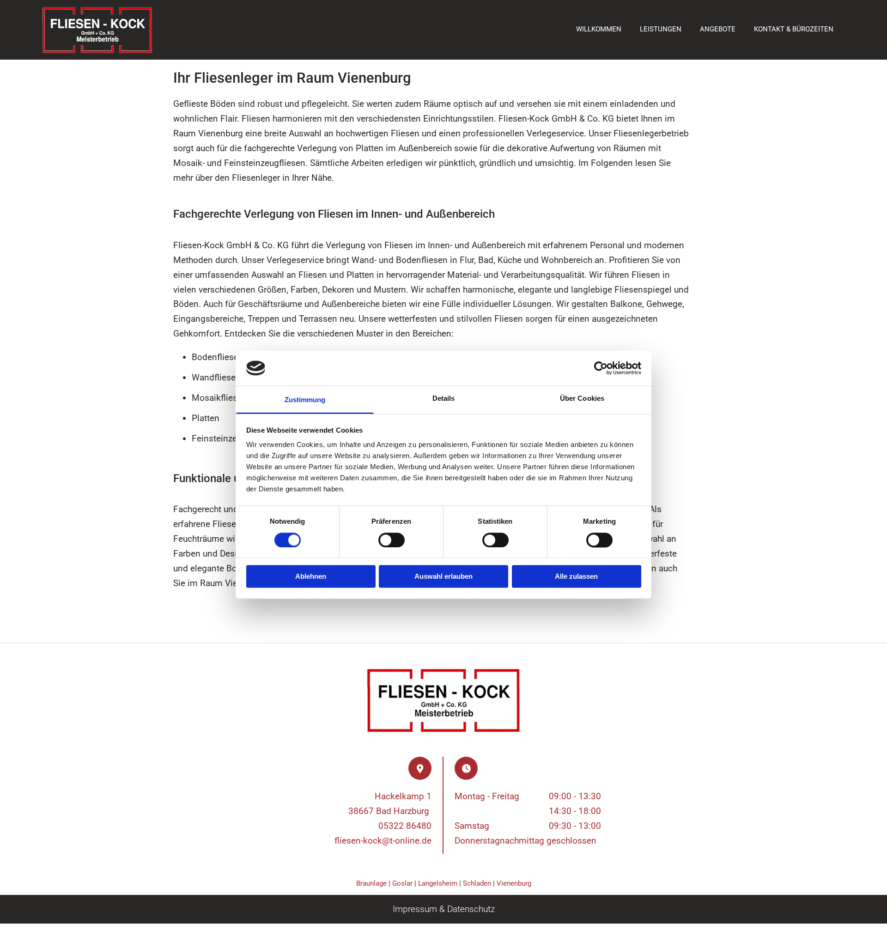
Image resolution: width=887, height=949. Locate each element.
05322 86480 (404, 825)
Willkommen (598, 29)
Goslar (402, 883)
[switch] (391, 540)
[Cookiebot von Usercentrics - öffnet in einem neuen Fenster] (600, 368)
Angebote (717, 29)
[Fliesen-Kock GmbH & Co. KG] (97, 30)
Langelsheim (437, 883)
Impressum (415, 909)
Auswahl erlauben (443, 577)
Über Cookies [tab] (582, 399)
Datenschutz (471, 909)
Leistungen (660, 29)
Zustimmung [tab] (305, 400)
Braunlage (371, 883)
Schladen (477, 883)
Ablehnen (310, 577)
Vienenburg (514, 883)
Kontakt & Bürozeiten (793, 29)
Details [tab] (443, 399)
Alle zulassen (576, 577)
